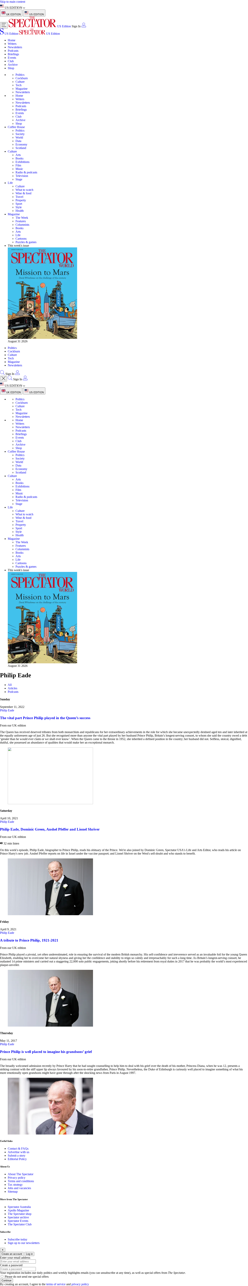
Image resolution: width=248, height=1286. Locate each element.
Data (18, 141)
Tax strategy (15, 1184)
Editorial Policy (17, 1159)
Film (18, 165)
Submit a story (16, 1155)
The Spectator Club (20, 1224)
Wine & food (23, 193)
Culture (20, 81)
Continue (6, 1280)
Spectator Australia (19, 1207)
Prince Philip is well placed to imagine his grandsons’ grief (46, 1052)
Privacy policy (16, 1177)
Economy (21, 144)
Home (11, 40)
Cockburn (22, 78)
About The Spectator (20, 1174)
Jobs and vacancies (19, 1188)
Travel (19, 196)
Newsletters (15, 47)
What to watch (24, 189)
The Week (22, 217)
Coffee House (16, 127)
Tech (19, 85)
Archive (13, 64)
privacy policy (80, 1284)
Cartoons (21, 238)
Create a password (11, 1265)
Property (21, 200)
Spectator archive (18, 1217)
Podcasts (13, 50)
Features (21, 221)
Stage (19, 179)
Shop (11, 68)
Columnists (22, 224)
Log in (29, 1253)
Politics (20, 74)
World (19, 137)
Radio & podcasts (26, 172)
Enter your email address (15, 1257)
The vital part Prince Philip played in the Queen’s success (45, 718)
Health (20, 210)
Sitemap (13, 1191)
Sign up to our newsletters (24, 1243)
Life (10, 182)
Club (11, 61)
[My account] (83, 26)
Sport (19, 203)
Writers (12, 43)
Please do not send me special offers (27, 1276)
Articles (12, 688)
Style (19, 207)
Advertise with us (18, 1152)
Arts (18, 155)
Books (19, 158)
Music (19, 168)
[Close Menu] (3, 378)
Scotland (21, 148)
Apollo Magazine (18, 1210)
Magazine (22, 88)
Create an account (12, 1253)
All (10, 684)
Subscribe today (17, 1239)
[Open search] (2, 373)
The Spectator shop (19, 1213)
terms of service (55, 1284)
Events (12, 57)
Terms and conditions (21, 1181)
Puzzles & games (26, 242)
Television (22, 175)
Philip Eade (7, 710)
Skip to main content (12, 1)
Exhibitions (22, 162)
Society (20, 134)
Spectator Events (18, 1220)
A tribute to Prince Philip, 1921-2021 (29, 940)
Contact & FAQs (18, 1148)
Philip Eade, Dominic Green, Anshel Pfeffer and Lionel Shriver (50, 829)
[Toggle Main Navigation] (4, 25)
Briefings (13, 54)
